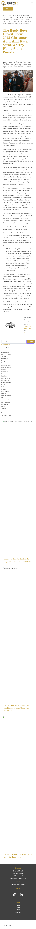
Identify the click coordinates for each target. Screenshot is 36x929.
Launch (3, 393)
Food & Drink (8, 17)
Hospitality (5, 391)
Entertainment (25, 15)
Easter (3, 363)
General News (20, 17)
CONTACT (18, 912)
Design (3, 361)
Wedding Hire (6, 415)
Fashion (4, 374)
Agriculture (5, 352)
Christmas (13, 15)
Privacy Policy (7, 925)
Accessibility (5, 348)
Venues (3, 413)
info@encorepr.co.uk (18, 885)
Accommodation (7, 350)
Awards (3, 356)
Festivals (4, 376)
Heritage (4, 389)
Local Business (6, 396)
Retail (3, 406)
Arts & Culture (6, 354)
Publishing (4, 404)
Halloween (4, 387)
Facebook (27, 326)
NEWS (18, 910)
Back (8, 9)
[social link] (15, 895)
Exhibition (4, 372)
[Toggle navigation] (32, 3)
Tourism (4, 411)
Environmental (6, 367)
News (5, 15)
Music (3, 398)
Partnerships (5, 402)
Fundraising (5, 380)
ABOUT (18, 908)
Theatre (4, 409)
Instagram (27, 328)
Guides (3, 385)
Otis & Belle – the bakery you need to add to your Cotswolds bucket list (16, 708)
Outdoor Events (6, 400)
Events (3, 370)
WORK (18, 905)
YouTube (27, 333)
